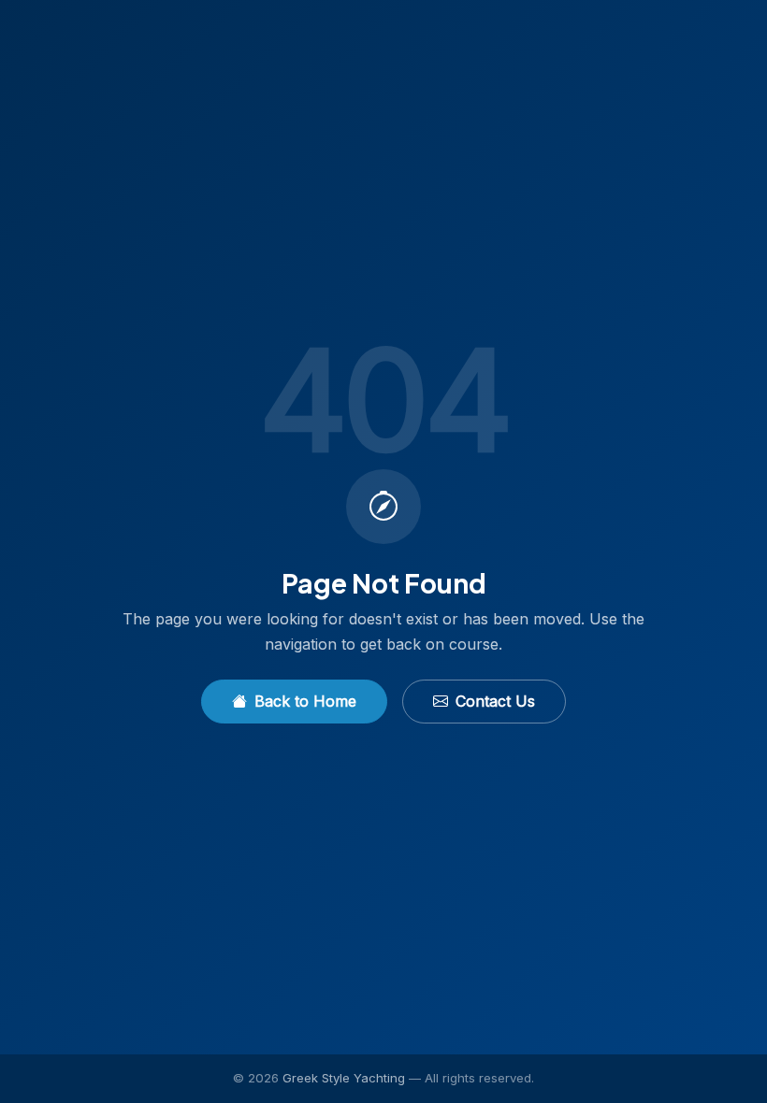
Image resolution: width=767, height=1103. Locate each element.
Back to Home (305, 701)
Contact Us (495, 701)
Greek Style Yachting (343, 1077)
